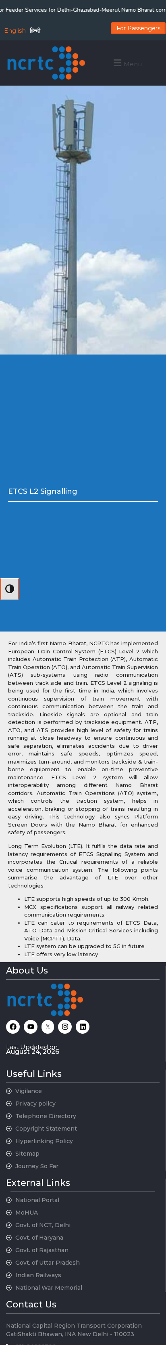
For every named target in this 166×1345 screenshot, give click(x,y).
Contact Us (31, 1304)
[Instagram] (65, 1027)
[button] (127, 62)
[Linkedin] (82, 1027)
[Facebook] (13, 1027)
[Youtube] (30, 1027)
